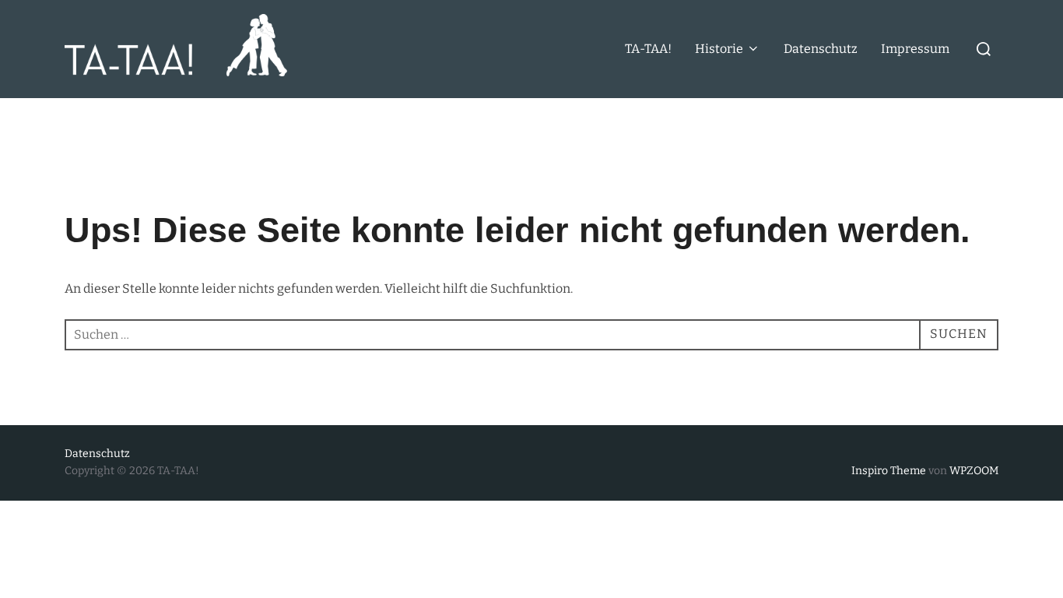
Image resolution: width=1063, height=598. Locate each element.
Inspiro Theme (888, 470)
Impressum (915, 48)
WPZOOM (973, 470)
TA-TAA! (648, 48)
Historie (719, 48)
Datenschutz (821, 48)
